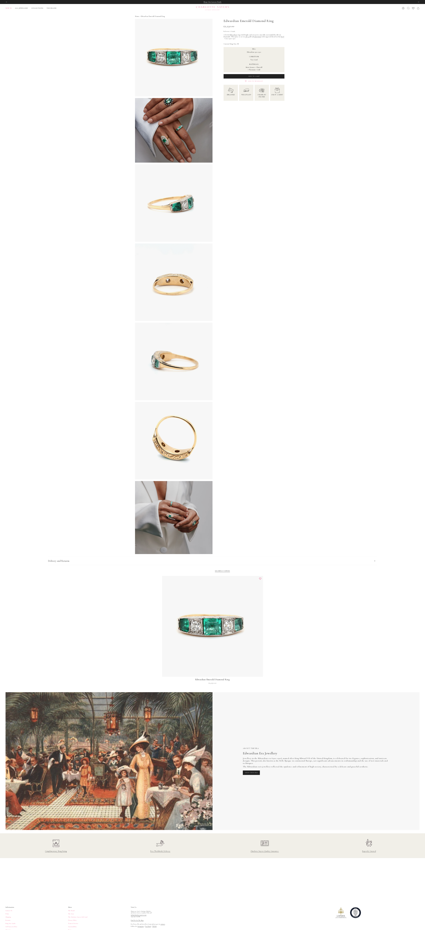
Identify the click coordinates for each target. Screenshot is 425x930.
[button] (21, 8)
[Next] (418, 2)
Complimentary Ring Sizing (56, 851)
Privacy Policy (72, 920)
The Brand (71, 910)
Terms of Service (73, 923)
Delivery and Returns (58, 560)
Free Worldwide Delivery (160, 851)
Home (137, 16)
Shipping (8, 917)
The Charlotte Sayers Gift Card (77, 917)
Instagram (141, 926)
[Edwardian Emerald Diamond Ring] (212, 626)
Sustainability (72, 926)
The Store (71, 914)
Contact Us (9, 910)
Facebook (148, 926)
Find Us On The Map (137, 920)
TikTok (154, 926)
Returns (8, 920)
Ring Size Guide (11, 923)
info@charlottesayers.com (138, 915)
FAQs (7, 914)
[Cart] (418, 8)
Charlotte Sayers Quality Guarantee (265, 851)
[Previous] (7, 2)
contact (162, 924)
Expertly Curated (369, 851)
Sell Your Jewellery (11, 926)
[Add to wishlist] (260, 578)
